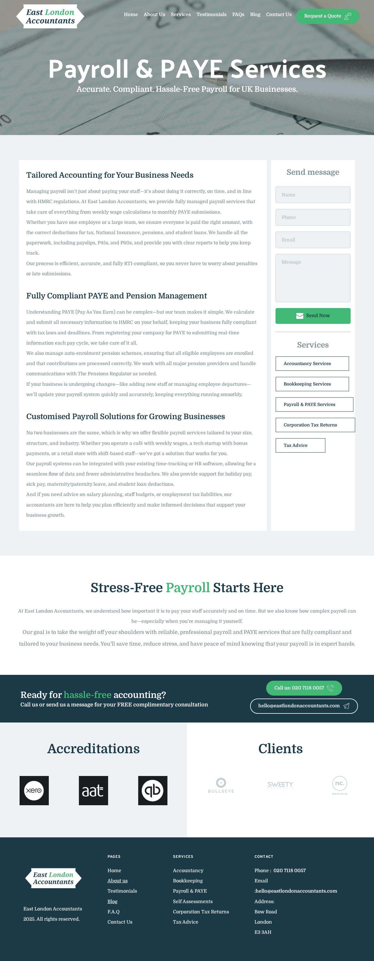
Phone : (263, 870)
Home (114, 870)
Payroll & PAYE (190, 891)
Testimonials (123, 891)
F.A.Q (114, 912)
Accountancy (189, 870)
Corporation (187, 912)
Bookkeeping (188, 881)
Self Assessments (193, 901)
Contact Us (121, 922)
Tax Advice (186, 922)
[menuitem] (130, 15)
